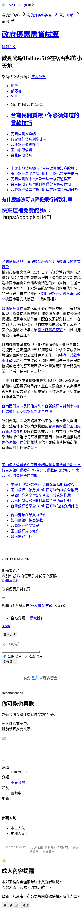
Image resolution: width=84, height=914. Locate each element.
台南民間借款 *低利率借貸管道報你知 (41, 184)
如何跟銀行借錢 (53, 294)
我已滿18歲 (11, 905)
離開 (26, 905)
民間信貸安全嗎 (23, 134)
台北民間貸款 (21, 155)
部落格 (16, 91)
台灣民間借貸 (59, 426)
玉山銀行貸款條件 (25, 531)
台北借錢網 (57, 261)
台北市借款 (45, 470)
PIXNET (21, 847)
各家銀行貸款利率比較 (29, 139)
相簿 (14, 86)
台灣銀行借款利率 (19, 470)
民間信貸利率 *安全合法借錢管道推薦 (41, 179)
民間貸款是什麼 (66, 470)
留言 (45, 605)
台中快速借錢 (12, 476)
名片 (14, 96)
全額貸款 (30, 476)
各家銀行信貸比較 (19, 442)
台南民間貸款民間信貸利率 (23, 406)
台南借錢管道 (21, 536)
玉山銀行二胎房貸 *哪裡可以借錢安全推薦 (44, 174)
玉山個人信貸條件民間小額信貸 (27, 465)
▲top (6, 626)
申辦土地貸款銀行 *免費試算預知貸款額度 (44, 168)
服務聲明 (48, 852)
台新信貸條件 (12, 308)
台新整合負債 (41, 411)
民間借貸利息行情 (16, 261)
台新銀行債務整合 (25, 145)
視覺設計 (37, 618)
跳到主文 (9, 47)
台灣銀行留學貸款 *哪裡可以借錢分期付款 (44, 190)
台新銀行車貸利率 (59, 406)
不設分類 (38, 77)
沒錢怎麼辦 (39, 261)
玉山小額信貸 (21, 150)
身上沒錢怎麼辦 (50, 330)
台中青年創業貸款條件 (29, 515)
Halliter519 (10, 580)
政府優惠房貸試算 (30, 35)
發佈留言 (9, 661)
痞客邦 (35, 605)
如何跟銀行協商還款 (27, 520)
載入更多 (9, 634)
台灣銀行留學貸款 (25, 526)
